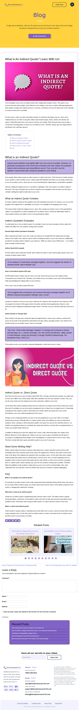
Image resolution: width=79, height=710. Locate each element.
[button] (25, 558)
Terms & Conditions (22, 703)
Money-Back (58, 703)
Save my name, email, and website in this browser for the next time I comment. (30, 612)
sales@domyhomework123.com (37, 684)
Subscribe (54, 657)
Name (4, 596)
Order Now (59, 5)
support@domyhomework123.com (38, 689)
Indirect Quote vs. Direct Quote (21, 145)
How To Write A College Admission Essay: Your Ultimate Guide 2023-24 (34, 630)
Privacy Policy (48, 703)
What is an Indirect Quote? (19, 138)
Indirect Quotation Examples (20, 143)
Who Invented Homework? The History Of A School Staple (30, 638)
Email (4, 601)
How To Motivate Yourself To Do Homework (25, 636)
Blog (39, 14)
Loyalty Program (36, 703)
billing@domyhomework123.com (37, 694)
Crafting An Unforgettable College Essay (24, 633)
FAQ (12, 148)
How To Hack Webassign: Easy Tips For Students (61, 565)
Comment (6, 578)
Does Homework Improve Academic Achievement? (28, 628)
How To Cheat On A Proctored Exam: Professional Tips (19, 565)
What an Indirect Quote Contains (21, 140)
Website (4, 606)
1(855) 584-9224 (31, 673)
